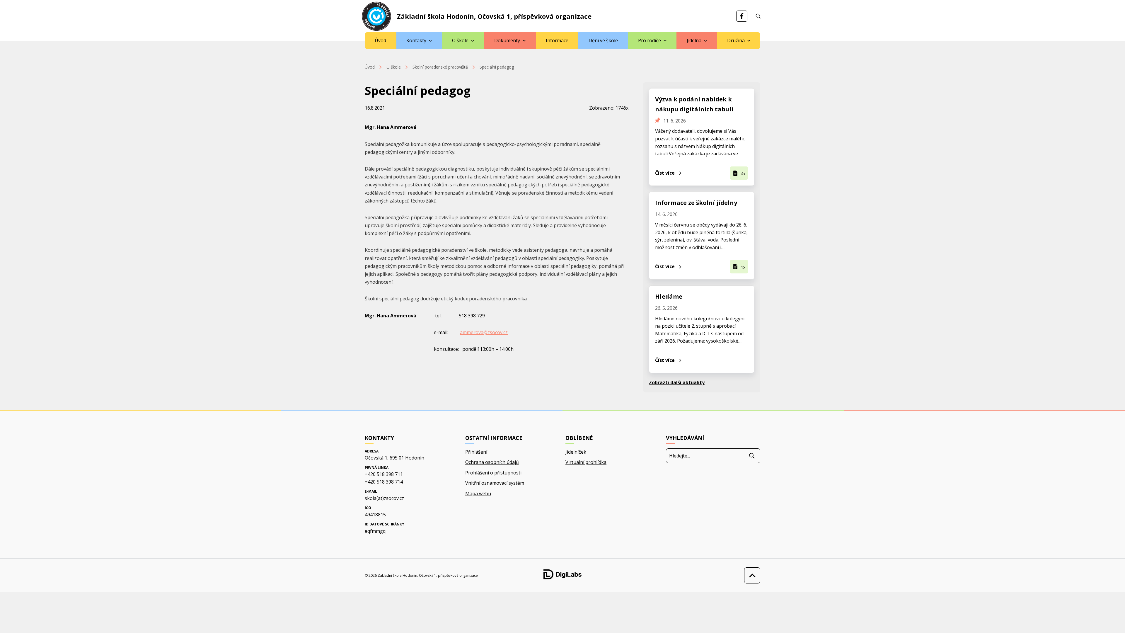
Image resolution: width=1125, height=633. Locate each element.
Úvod (380, 40)
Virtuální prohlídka (585, 462)
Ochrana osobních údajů (492, 462)
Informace (557, 40)
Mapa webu (478, 493)
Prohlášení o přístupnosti (493, 472)
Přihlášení (476, 452)
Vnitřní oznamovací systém (494, 483)
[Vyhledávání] (758, 16)
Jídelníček (575, 452)
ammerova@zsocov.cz (484, 332)
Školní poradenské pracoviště (440, 67)
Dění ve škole (603, 40)
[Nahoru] (750, 575)
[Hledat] (751, 455)
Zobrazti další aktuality (677, 382)
